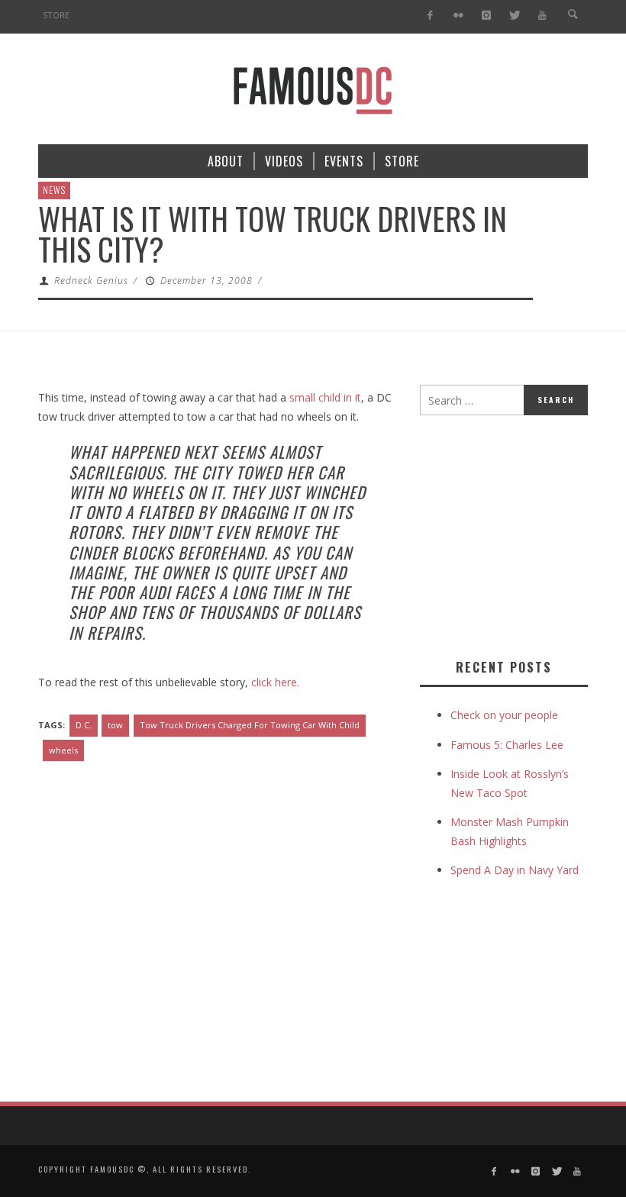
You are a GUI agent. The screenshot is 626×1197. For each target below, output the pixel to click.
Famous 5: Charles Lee (506, 744)
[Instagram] (486, 15)
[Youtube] (542, 15)
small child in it (325, 397)
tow (115, 725)
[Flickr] (458, 15)
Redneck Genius (91, 280)
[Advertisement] (523, 533)
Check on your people (505, 715)
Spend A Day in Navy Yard (514, 870)
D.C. (84, 725)
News (54, 189)
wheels (63, 750)
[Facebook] (430, 15)
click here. (275, 682)
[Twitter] (514, 15)
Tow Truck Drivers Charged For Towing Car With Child (250, 725)
